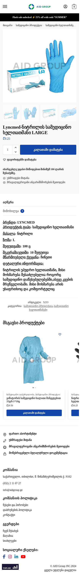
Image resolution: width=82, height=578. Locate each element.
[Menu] (8, 7)
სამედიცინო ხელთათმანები (61, 25)
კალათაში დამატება (48, 149)
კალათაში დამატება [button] (34, 413)
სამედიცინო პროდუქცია (29, 25)
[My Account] (65, 6)
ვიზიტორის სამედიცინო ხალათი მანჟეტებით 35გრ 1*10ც (33, 400)
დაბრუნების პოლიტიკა (17, 510)
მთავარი (7, 25)
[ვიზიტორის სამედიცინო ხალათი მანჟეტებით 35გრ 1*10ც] (34, 360)
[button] (73, 6)
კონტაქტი (9, 515)
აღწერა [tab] (8, 202)
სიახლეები (9, 540)
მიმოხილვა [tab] (13, 211)
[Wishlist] (60, 334)
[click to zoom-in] (39, 66)
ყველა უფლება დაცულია (60, 570)
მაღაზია (8, 535)
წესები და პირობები (15, 505)
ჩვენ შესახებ (10, 530)
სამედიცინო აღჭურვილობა (20, 394)
